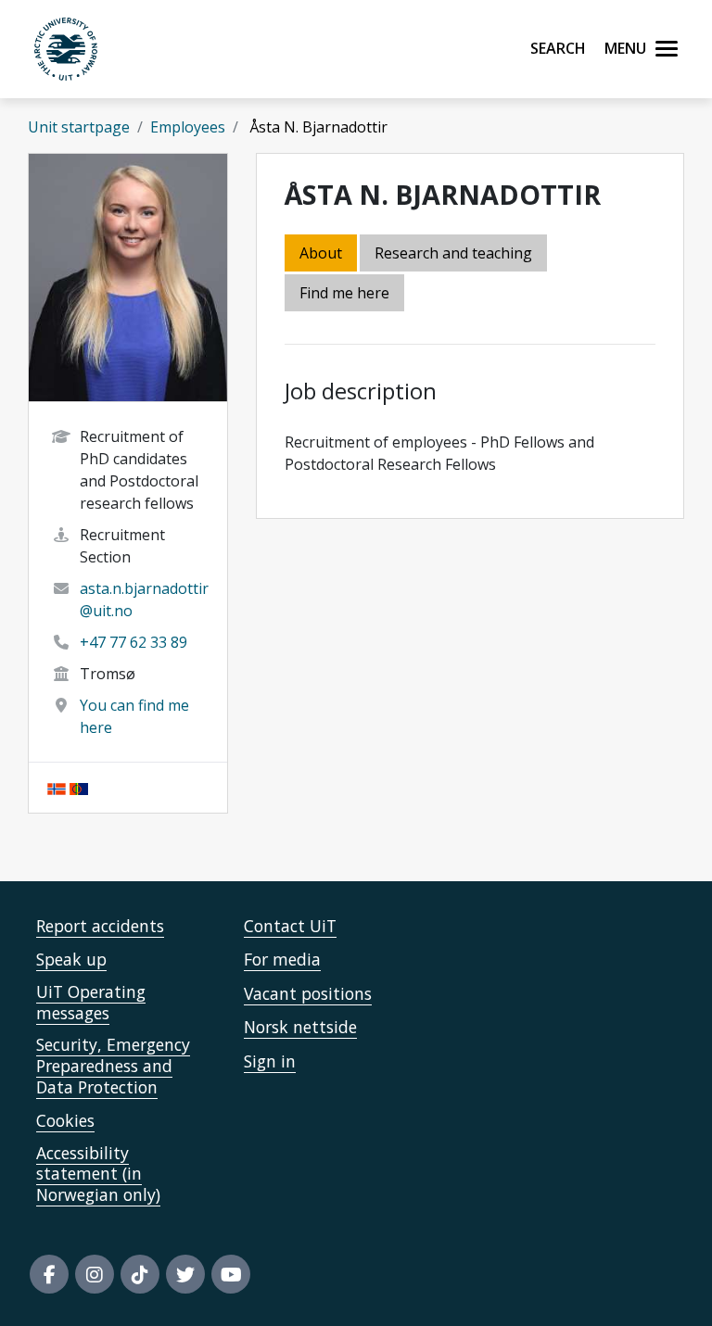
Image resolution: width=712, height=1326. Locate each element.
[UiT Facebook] (49, 1274)
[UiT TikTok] (140, 1274)
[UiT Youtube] (230, 1274)
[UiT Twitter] (185, 1274)
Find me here (344, 293)
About (320, 253)
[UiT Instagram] (94, 1274)
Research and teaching (453, 253)
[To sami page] (79, 787)
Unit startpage (79, 127)
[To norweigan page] (56, 787)
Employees (187, 127)
